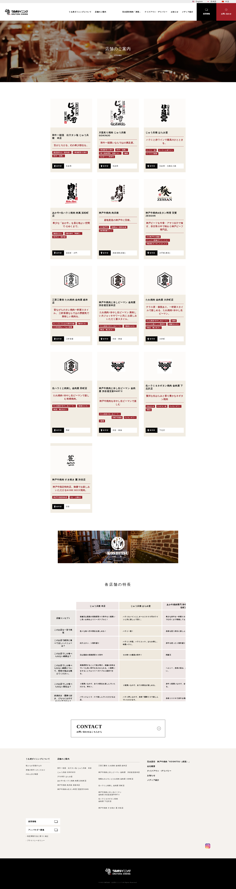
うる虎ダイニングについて (38, 759)
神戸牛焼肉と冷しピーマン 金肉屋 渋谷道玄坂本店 (119, 772)
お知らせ (151, 775)
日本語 (213, 1)
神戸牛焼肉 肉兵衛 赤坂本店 (68, 785)
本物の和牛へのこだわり (35, 770)
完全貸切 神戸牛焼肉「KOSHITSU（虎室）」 (168, 762)
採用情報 (32, 821)
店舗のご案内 (63, 759)
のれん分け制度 (32, 774)
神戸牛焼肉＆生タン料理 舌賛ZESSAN (73, 789)
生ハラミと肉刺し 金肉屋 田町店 (111, 785)
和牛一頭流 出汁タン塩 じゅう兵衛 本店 (74, 768)
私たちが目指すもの (34, 766)
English (199, 1)
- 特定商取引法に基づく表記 (37, 836)
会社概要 (151, 766)
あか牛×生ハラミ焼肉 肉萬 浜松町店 (71, 781)
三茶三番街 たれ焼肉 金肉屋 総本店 (112, 766)
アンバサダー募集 (36, 830)
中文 (227, 1)
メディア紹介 (153, 780)
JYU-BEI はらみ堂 (65, 776)
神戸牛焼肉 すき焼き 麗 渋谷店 (110, 808)
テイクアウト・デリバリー (159, 771)
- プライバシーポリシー (35, 840)
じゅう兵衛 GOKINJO (66, 772)
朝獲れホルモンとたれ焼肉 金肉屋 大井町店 (115, 779)
